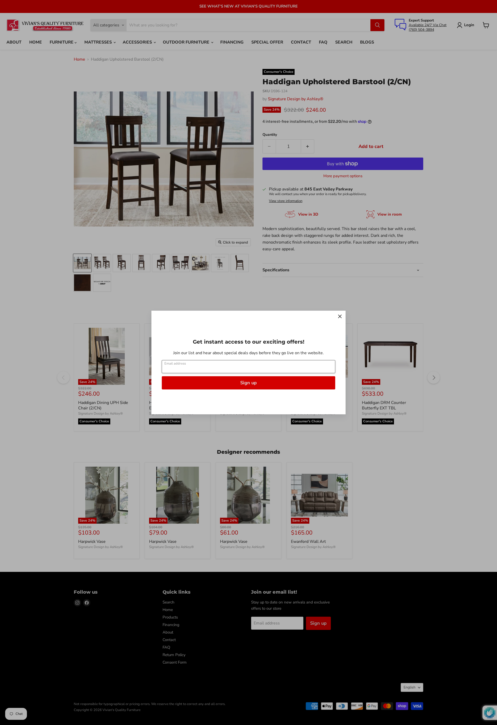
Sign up (248, 383)
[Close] (340, 316)
